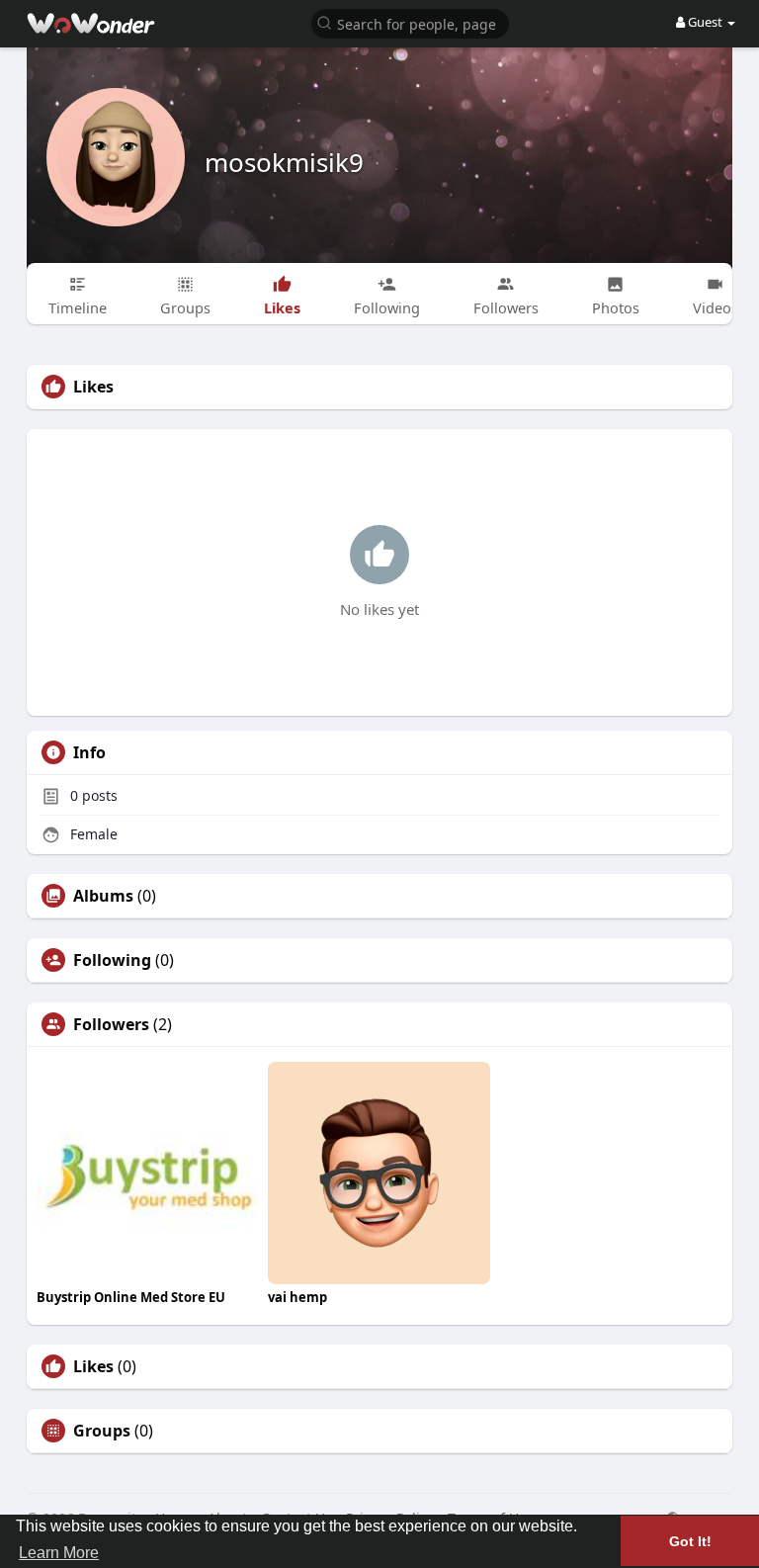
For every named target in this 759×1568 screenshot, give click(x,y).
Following (112, 960)
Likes (93, 1366)
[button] (410, 22)
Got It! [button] (690, 1541)
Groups (101, 1430)
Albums (103, 896)
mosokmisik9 (284, 162)
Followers (111, 1024)
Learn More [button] (59, 1552)
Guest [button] (705, 22)
